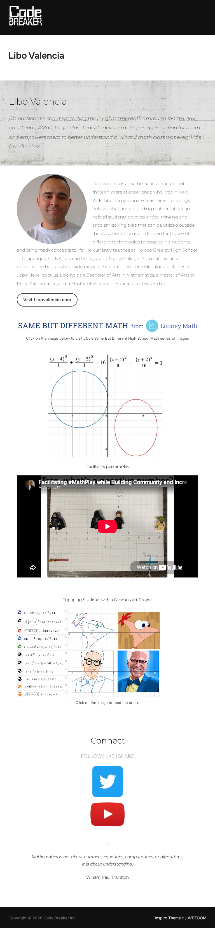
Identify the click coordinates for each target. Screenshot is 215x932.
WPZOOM (197, 917)
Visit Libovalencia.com (47, 300)
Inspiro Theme (168, 917)
